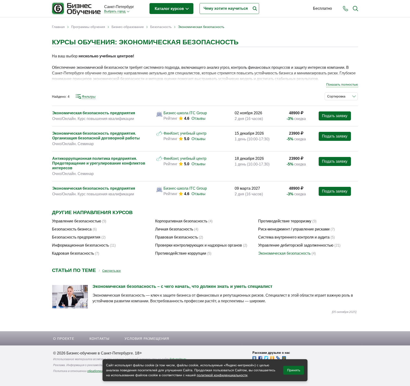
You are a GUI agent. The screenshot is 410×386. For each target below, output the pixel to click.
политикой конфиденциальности (222, 375)
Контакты (99, 338)
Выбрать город (115, 11)
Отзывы (198, 118)
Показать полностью (342, 84)
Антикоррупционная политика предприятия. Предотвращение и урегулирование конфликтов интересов (98, 163)
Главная (58, 27)
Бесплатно (322, 8)
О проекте (63, 338)
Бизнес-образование (128, 27)
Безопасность (161, 27)
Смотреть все (111, 270)
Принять (293, 370)
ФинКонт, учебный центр (184, 133)
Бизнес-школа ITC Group (185, 113)
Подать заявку (334, 116)
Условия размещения (147, 338)
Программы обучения (88, 27)
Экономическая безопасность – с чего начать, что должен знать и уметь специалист (182, 286)
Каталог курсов (170, 9)
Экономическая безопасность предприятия (93, 113)
